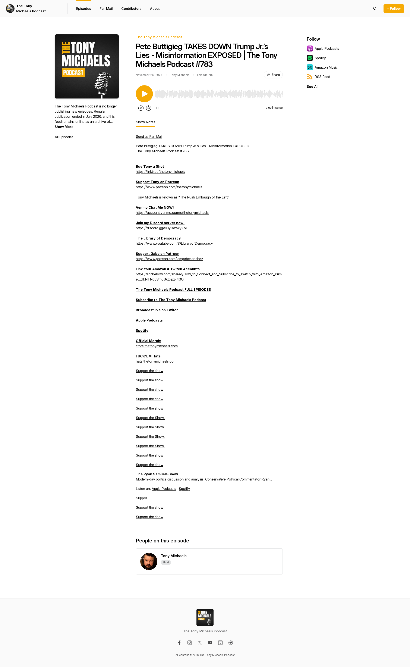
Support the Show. (150, 418)
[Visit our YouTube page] (210, 643)
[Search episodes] (375, 8)
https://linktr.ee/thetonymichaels (160, 171)
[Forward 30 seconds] (149, 108)
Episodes (83, 8)
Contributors (131, 8)
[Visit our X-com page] (200, 643)
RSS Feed (322, 77)
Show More (64, 127)
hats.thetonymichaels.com (156, 361)
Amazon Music (326, 67)
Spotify (184, 488)
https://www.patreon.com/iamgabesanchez (169, 259)
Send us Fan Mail (149, 136)
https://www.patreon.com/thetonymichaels (169, 187)
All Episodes (64, 137)
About (155, 8)
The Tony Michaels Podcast (31, 8)
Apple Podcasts (164, 488)
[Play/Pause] (144, 93)
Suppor (141, 498)
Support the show (149, 371)
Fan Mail (106, 8)
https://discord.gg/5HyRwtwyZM (161, 228)
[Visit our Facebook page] (179, 643)
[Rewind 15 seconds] (141, 108)
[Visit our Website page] (220, 643)
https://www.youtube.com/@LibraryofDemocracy (174, 243)
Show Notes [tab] (145, 122)
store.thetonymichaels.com (157, 346)
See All (312, 86)
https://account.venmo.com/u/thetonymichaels (172, 212)
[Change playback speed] (157, 108)
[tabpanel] (209, 329)
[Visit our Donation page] (230, 643)
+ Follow (394, 8)
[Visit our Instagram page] (189, 643)
